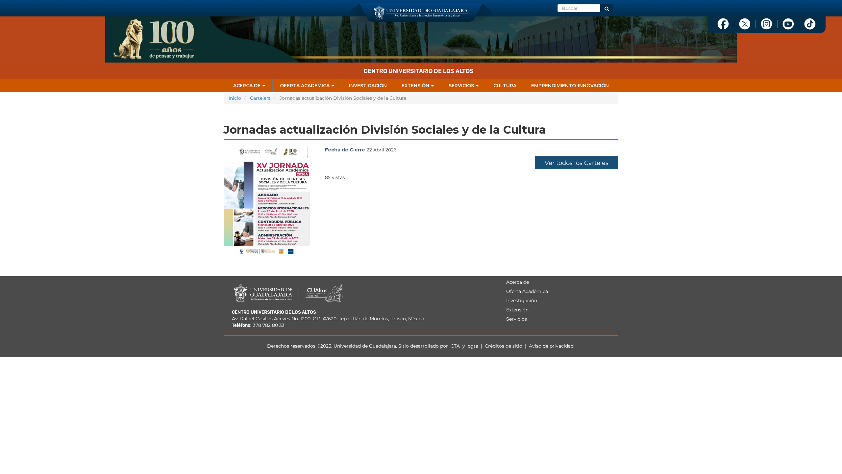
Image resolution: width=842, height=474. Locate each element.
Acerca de (247, 85)
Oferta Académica (305, 85)
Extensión (416, 85)
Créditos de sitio (503, 346)
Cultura (504, 85)
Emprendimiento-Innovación (570, 85)
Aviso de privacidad (551, 346)
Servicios (462, 85)
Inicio (235, 98)
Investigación (368, 85)
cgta (473, 346)
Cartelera (260, 98)
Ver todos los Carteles (576, 163)
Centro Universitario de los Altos (419, 71)
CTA (456, 346)
